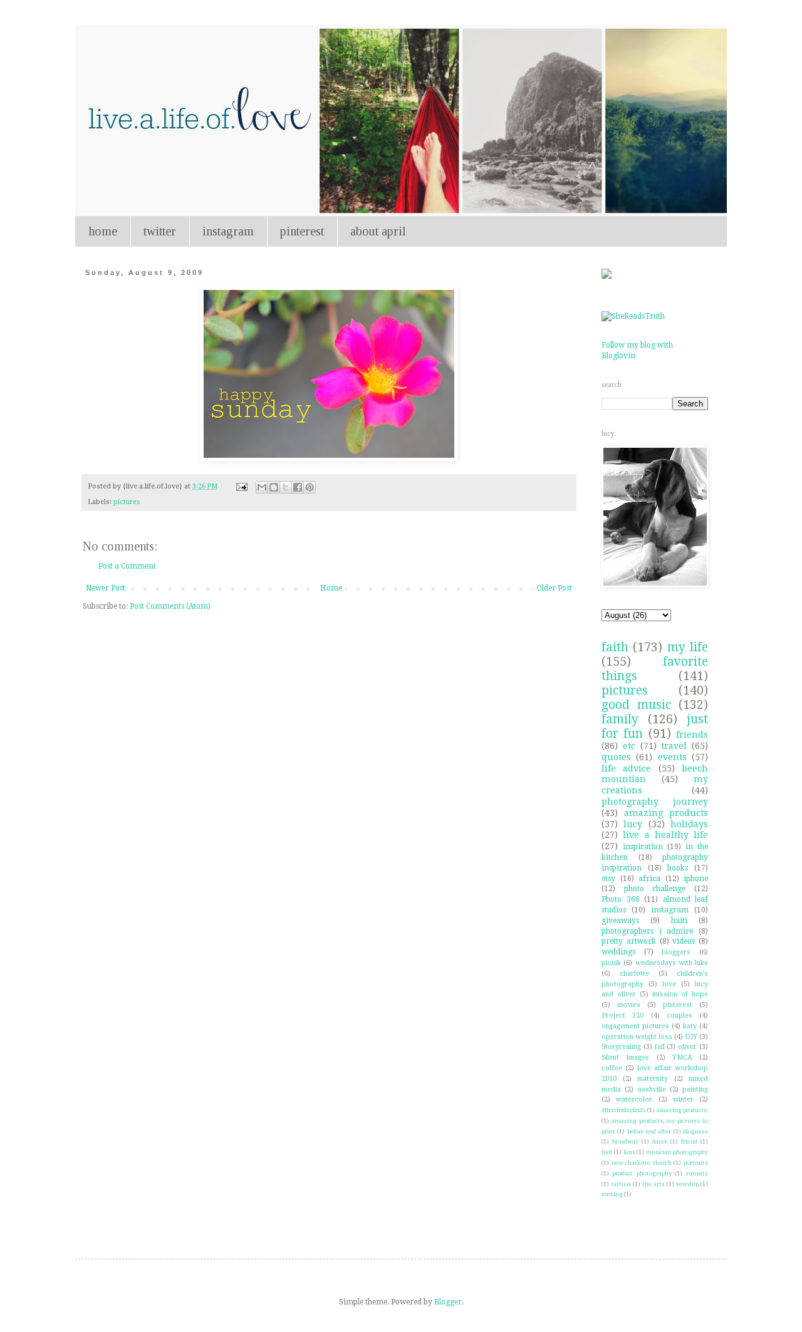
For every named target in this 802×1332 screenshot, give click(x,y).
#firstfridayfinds (624, 1110)
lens (629, 1152)
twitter (159, 231)
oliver (687, 1047)
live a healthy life (665, 835)
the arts (653, 1183)
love (669, 984)
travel (674, 746)
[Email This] (262, 487)
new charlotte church (642, 1162)
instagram (228, 231)
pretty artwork (629, 941)
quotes (616, 757)
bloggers (676, 952)
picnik (611, 963)
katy (690, 1026)
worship (687, 1183)
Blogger (448, 1302)
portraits (696, 1162)
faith (615, 647)
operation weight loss (637, 1037)
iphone (696, 878)
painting (695, 1089)
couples (679, 1015)
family (620, 719)
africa (649, 878)
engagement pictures (635, 1026)
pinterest (302, 231)
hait (607, 1152)
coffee (612, 1068)
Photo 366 (621, 899)
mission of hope (680, 994)
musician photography (677, 1152)
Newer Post (105, 588)
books (677, 868)
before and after (649, 1131)
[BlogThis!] (274, 487)
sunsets (696, 1173)
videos (683, 941)
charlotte (634, 973)
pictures (126, 502)
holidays (689, 824)
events (672, 757)
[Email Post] (241, 486)
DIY (691, 1037)
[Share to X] (285, 487)
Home (331, 588)
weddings (618, 951)
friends (692, 735)
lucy (632, 824)
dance (660, 1141)
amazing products (666, 813)
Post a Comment (127, 566)
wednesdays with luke (672, 963)
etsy (608, 878)
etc (629, 746)
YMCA (682, 1057)
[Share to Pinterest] (309, 487)
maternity (652, 1079)
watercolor (634, 1099)
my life (687, 647)
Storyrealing (621, 1047)
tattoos (621, 1183)
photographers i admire (647, 931)
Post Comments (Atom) (170, 606)
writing (612, 1193)
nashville (652, 1089)
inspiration (643, 846)
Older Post (554, 588)
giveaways (620, 920)
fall (660, 1047)
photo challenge (655, 888)
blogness (695, 1131)
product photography (641, 1173)
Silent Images (625, 1057)
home (102, 231)
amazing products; (682, 1110)
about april (378, 231)
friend (689, 1141)
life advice (626, 768)
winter (683, 1099)
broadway (625, 1141)
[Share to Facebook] (297, 487)
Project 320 (622, 1015)
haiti (679, 920)
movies (628, 1005)
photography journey (655, 802)
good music (636, 705)
